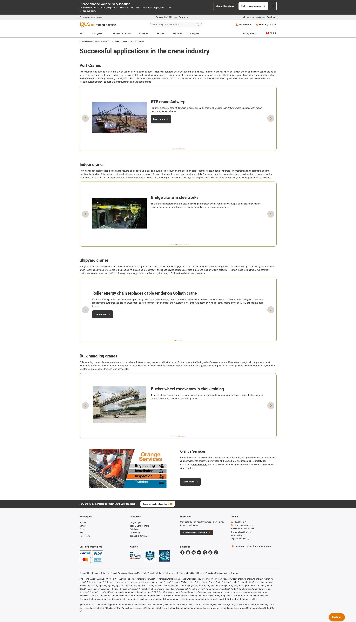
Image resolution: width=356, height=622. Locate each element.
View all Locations (225, 6)
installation (260, 461)
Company (194, 33)
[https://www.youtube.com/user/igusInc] (199, 552)
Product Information (122, 33)
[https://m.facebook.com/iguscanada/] (182, 552)
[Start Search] (197, 24)
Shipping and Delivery (240, 539)
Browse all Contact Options (242, 529)
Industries (143, 33)
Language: (243, 546)
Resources (177, 33)
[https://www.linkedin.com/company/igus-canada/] (193, 552)
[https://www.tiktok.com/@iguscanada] (210, 552)
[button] (172, 149)
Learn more (159, 119)
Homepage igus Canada (90, 41)
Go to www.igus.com (251, 6)
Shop (82, 33)
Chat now (336, 617)
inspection (246, 461)
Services (160, 33)
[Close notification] (273, 6)
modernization (199, 464)
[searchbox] (173, 24)
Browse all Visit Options (241, 532)
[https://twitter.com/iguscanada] (205, 552)
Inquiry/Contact (250, 33)
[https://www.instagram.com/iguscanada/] (188, 552)
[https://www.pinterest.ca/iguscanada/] (216, 552)
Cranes (116, 41)
